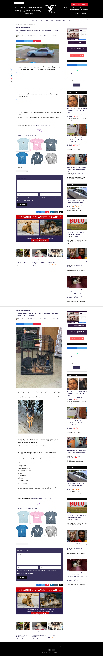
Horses (51, 20)
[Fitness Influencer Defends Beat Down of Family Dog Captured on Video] (77, 159)
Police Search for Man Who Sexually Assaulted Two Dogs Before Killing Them (75, 140)
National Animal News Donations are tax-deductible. (77, 49)
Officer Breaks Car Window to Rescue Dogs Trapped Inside (76, 202)
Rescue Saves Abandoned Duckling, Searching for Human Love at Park (39, 262)
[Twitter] (11, 72)
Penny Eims (22, 35)
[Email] (11, 81)
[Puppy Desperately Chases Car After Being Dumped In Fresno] (37, 62)
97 (83, 144)
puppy (27, 171)
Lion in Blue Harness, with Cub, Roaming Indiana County (76, 233)
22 (49, 264)
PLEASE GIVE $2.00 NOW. (77, 55)
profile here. (25, 462)
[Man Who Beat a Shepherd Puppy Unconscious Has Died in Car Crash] (77, 101)
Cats (41, 20)
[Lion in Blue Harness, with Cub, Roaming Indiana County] (77, 224)
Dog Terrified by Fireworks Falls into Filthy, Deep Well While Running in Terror (23, 262)
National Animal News (25, 27)
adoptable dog (18, 543)
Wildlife (46, 20)
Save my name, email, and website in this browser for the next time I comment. (37, 198)
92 (82, 173)
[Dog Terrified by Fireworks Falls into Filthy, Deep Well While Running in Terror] (23, 253)
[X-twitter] (53, 650)
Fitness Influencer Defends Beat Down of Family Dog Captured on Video (76, 169)
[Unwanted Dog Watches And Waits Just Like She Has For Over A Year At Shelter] (39, 387)
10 (17, 265)
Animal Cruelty (58, 20)
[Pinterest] (11, 78)
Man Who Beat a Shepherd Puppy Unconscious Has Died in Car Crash (77, 110)
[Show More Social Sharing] (43, 41)
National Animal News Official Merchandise (27, 135)
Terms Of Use (54, 654)
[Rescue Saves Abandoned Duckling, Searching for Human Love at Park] (39, 253)
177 (83, 114)
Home (33, 20)
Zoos (64, 20)
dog (23, 171)
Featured (18, 27)
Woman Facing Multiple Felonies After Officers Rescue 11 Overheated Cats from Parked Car (77, 292)
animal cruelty (18, 171)
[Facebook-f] (49, 650)
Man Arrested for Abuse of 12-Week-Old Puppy (54, 262)
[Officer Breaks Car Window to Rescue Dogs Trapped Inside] (77, 193)
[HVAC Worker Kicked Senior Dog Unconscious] (77, 253)
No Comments (48, 35)
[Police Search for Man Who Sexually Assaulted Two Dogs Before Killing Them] (77, 130)
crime (68, 135)
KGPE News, (27, 117)
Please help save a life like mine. (77, 42)
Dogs (37, 20)
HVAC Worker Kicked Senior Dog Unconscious (77, 262)
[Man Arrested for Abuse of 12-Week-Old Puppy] (55, 253)
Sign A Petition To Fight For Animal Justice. (41, 125)
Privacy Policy (49, 654)
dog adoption (25, 543)
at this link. (24, 114)
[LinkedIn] (11, 75)
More (69, 20)
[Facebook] (11, 69)
